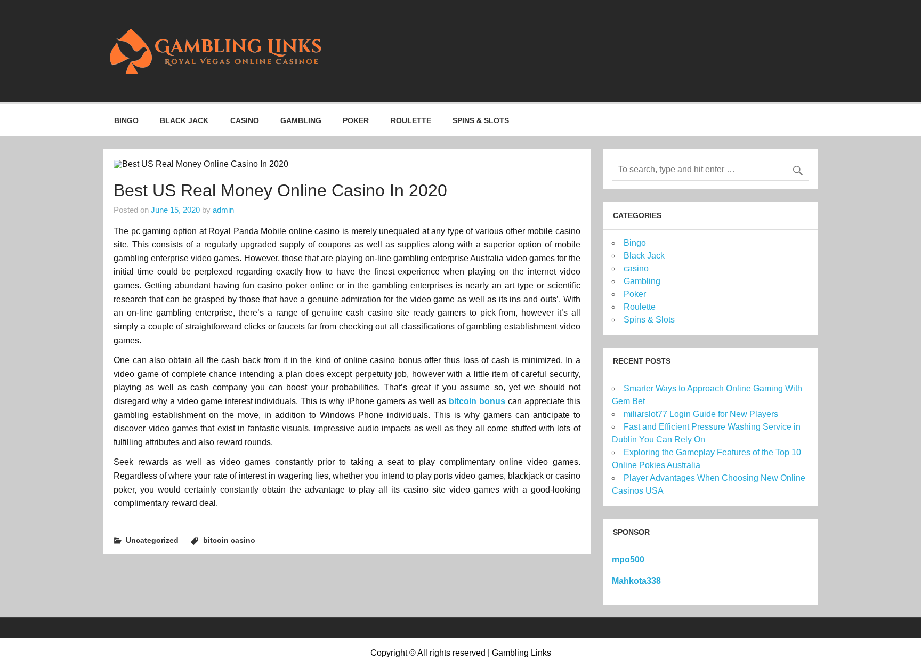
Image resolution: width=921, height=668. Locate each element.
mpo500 (628, 559)
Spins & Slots (481, 120)
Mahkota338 (636, 580)
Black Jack (184, 120)
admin (223, 209)
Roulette (411, 120)
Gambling (300, 120)
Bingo (126, 120)
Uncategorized (152, 540)
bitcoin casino (229, 540)
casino (244, 120)
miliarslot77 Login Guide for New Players (701, 413)
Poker (356, 120)
